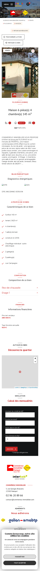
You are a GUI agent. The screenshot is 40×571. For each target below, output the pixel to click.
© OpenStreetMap (33, 387)
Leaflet (17, 387)
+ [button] (35, 358)
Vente (31, 20)
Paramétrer (19, 557)
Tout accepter (20, 563)
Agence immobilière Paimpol (14, 20)
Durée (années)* (11, 419)
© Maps (23, 387)
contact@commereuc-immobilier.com (20, 499)
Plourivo (8, 23)
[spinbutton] (20, 439)
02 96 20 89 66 (14, 495)
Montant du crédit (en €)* (14, 411)
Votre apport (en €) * (12, 427)
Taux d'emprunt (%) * (12, 436)
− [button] (35, 361)
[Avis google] (17, 4)
